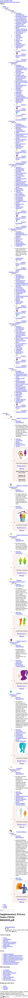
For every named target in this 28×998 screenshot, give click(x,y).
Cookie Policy (6, 975)
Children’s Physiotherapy (9, 961)
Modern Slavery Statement (9, 973)
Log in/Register (7, 978)
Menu (3, 3)
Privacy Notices (7, 974)
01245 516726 (22, 899)
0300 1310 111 (22, 466)
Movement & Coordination (9, 942)
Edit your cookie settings (9, 980)
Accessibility (6, 970)
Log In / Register (4, 0)
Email (22, 468)
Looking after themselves (9, 943)
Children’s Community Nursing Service (13, 955)
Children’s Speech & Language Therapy (13, 959)
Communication (7, 939)
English (7, 996)
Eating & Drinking (7, 946)
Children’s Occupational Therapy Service (13, 958)
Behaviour (5, 940)
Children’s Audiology (8, 954)
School (5, 947)
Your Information (7, 971)
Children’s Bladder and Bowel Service (12, 956)
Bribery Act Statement (8, 977)
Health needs (6, 945)
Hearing (5, 938)
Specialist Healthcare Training (10, 964)
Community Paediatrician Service (11, 962)
